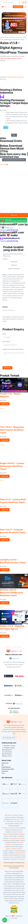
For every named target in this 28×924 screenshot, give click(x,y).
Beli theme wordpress (11, 815)
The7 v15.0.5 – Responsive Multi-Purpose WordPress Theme (12, 430)
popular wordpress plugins (13, 848)
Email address (6, 341)
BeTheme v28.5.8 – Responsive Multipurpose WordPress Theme (11, 593)
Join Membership (18, 6)
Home (2, 37)
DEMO (5, 127)
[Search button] (19, 2)
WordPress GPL (19, 821)
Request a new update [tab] (14, 268)
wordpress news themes (17, 838)
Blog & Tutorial (5, 763)
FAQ (3, 765)
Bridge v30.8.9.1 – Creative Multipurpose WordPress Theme (12, 466)
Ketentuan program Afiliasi (8, 769)
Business (19, 37)
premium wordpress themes (11, 828)
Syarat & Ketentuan (6, 767)
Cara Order (3, 164)
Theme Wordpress (10, 37)
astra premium (20, 853)
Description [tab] (14, 261)
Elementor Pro (15, 819)
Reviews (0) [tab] (14, 265)
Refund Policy (5, 771)
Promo (3, 773)
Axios (4, 79)
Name (4, 334)
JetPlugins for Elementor (17, 859)
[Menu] (25, 6)
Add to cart (14, 215)
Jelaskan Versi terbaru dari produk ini (12, 349)
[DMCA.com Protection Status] (14, 909)
